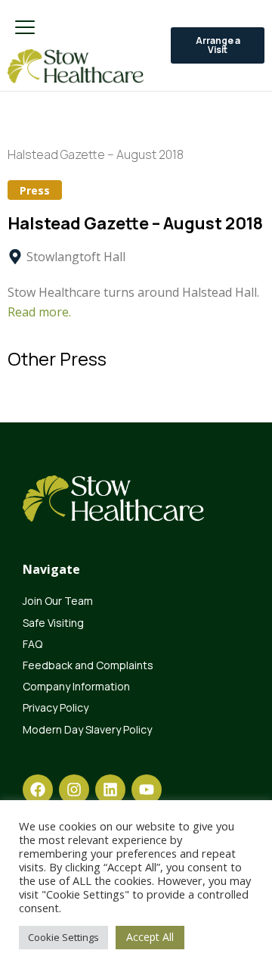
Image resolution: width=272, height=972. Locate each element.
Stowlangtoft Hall (75, 256)
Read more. (39, 312)
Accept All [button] (150, 937)
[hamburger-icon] (25, 28)
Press (35, 190)
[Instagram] (74, 789)
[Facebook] (38, 789)
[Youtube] (146, 789)
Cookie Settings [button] (63, 937)
